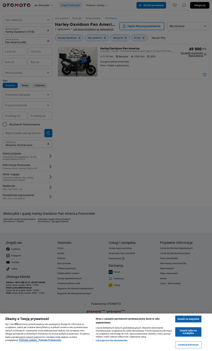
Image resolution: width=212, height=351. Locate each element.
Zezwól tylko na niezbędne (188, 332)
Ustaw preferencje (188, 344)
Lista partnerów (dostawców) (112, 340)
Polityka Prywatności (50, 340)
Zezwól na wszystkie (188, 318)
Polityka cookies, (28, 340)
